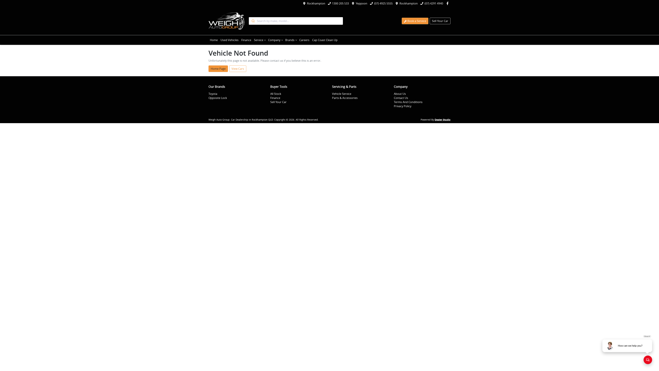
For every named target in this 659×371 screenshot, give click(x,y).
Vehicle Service (341, 94)
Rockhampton (316, 3)
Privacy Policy (402, 106)
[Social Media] (448, 3)
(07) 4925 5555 (383, 3)
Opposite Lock (218, 98)
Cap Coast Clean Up (325, 40)
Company (274, 40)
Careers (304, 40)
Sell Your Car (440, 21)
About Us (400, 94)
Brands (289, 40)
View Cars (238, 69)
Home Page (218, 69)
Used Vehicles (230, 40)
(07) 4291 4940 (434, 3)
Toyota (213, 94)
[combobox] (296, 21)
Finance (246, 40)
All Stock (275, 94)
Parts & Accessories (345, 98)
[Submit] (253, 21)
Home (214, 40)
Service (258, 40)
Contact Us (401, 98)
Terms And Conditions (408, 102)
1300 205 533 (340, 3)
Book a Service (416, 21)
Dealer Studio (442, 120)
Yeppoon (361, 3)
